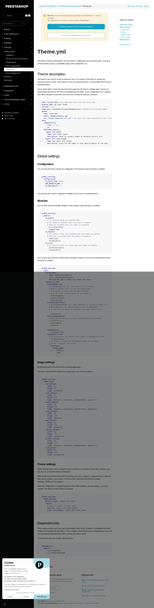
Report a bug (8, 116)
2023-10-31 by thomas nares (56, 601)
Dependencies (124, 39)
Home (41, 6)
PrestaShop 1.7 (52, 6)
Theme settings (126, 37)
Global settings (125, 27)
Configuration (125, 29)
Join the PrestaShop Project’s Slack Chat (95, 581)
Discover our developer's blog (94, 596)
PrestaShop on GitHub (11, 113)
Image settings (125, 35)
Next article (124, 45)
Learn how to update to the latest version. (76, 35)
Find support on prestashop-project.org (93, 590)
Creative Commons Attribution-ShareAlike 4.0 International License (77, 603)
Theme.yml (10, 69)
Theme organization (13, 66)
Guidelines (10, 55)
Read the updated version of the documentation (76, 26)
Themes (64, 6)
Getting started (75, 6)
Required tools (11, 62)
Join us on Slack (9, 119)
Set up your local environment (17, 59)
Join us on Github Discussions (94, 586)
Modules (123, 32)
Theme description (126, 25)
